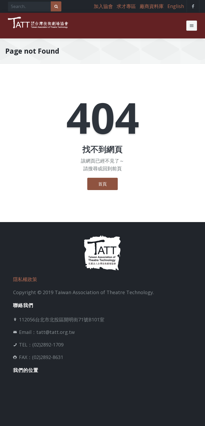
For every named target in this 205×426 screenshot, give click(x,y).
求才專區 (126, 6)
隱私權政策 (25, 279)
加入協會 (103, 6)
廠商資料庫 (152, 6)
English (175, 6)
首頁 (102, 184)
